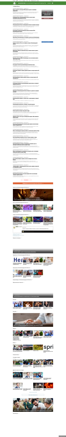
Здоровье (24, 0)
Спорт (27, 0)
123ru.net (52, 0)
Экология (20, 0)
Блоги (14, 342)
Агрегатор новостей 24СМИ (33, 392)
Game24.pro (15, 413)
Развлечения (16, 354)
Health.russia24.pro (15, 256)
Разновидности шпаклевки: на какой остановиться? (17, 233)
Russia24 (14, 0)
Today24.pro (14, 358)
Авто (29, 0)
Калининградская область (18, 8)
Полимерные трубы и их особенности (16, 234)
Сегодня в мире (16, 357)
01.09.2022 (49, 3)
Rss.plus (38, 0)
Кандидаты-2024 (33, 0)
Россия (14, 299)
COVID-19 (17, 0)
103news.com (14, 371)
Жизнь (14, 328)
